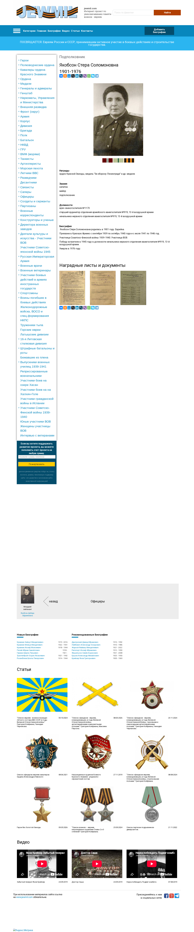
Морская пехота (31, 168)
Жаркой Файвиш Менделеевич (85, 647)
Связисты (27, 187)
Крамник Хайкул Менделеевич (30, 642)
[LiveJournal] (81, 76)
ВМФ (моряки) (30, 154)
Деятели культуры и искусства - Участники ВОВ (35, 238)
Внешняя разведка (33, 107)
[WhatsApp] (89, 76)
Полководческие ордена (37, 65)
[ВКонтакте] (61, 76)
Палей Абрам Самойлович (28, 650)
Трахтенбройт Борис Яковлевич (31, 656)
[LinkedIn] (77, 76)
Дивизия (26, 125)
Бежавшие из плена (34, 357)
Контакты (87, 30)
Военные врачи (31, 265)
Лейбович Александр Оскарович (86, 645)
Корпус (25, 121)
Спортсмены (29, 293)
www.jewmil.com (24, 897)
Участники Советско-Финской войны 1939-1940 (35, 412)
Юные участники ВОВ (35, 421)
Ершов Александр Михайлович (85, 656)
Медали (25, 83)
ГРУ (23, 149)
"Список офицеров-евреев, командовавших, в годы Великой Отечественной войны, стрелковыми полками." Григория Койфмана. (143, 778)
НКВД (24, 144)
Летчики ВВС (29, 173)
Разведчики (28, 177)
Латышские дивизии (34, 334)
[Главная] (47, 12)
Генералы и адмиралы (36, 88)
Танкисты (27, 158)
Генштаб (26, 93)
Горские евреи (30, 329)
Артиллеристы (30, 163)
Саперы (25, 192)
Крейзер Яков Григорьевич (83, 658)
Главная (41, 30)
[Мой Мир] (69, 76)
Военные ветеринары (35, 270)
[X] (73, 76)
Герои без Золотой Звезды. (29, 827)
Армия (24, 116)
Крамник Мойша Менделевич (29, 645)
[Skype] (93, 76)
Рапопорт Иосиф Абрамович (84, 650)
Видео (66, 30)
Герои (24, 60)
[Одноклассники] (65, 76)
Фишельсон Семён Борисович (85, 653)
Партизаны (28, 206)
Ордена (25, 79)
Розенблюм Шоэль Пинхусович (30, 658)
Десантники (28, 182)
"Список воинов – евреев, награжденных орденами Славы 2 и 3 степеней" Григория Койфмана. (88, 829)
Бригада (26, 130)
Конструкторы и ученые (37, 219)
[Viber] (85, 76)
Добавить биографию (159, 31)
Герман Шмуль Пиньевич (27, 653)
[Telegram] (97, 76)
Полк (23, 135)
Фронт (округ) (29, 111)
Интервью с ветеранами (37, 435)
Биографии (54, 30)
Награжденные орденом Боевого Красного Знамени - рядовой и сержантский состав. (86, 777)
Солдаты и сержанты (35, 201)
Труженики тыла (31, 325)
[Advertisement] (37, 526)
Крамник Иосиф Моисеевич (29, 647)
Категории (29, 30)
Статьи (75, 30)
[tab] (37, 60)
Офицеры (27, 196)
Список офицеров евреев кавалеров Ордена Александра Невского (33, 776)
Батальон (27, 140)
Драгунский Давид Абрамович (85, 642)
